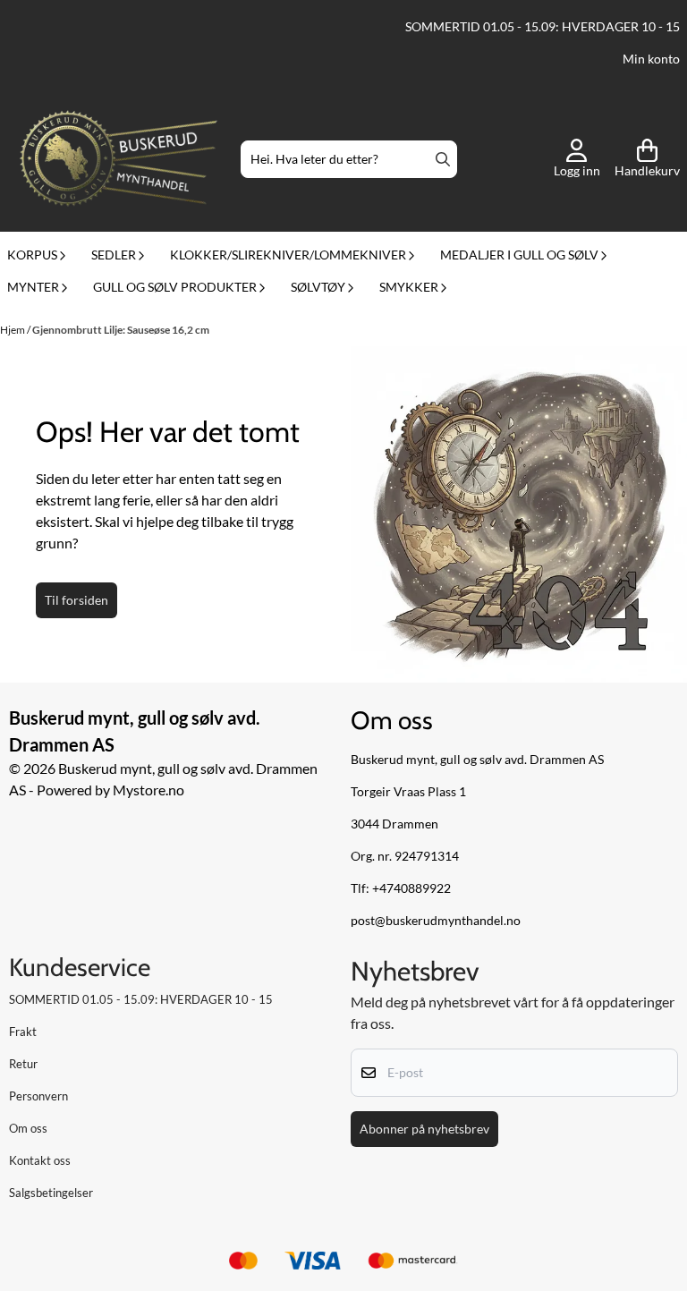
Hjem (13, 329)
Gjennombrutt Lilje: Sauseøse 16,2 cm (120, 329)
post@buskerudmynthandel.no (436, 920)
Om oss (28, 1128)
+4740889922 (411, 888)
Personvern (38, 1096)
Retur (23, 1064)
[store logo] (118, 160)
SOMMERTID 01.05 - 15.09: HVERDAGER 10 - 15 (542, 27)
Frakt (23, 1031)
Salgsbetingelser (51, 1192)
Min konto (651, 59)
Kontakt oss (40, 1160)
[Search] (443, 159)
